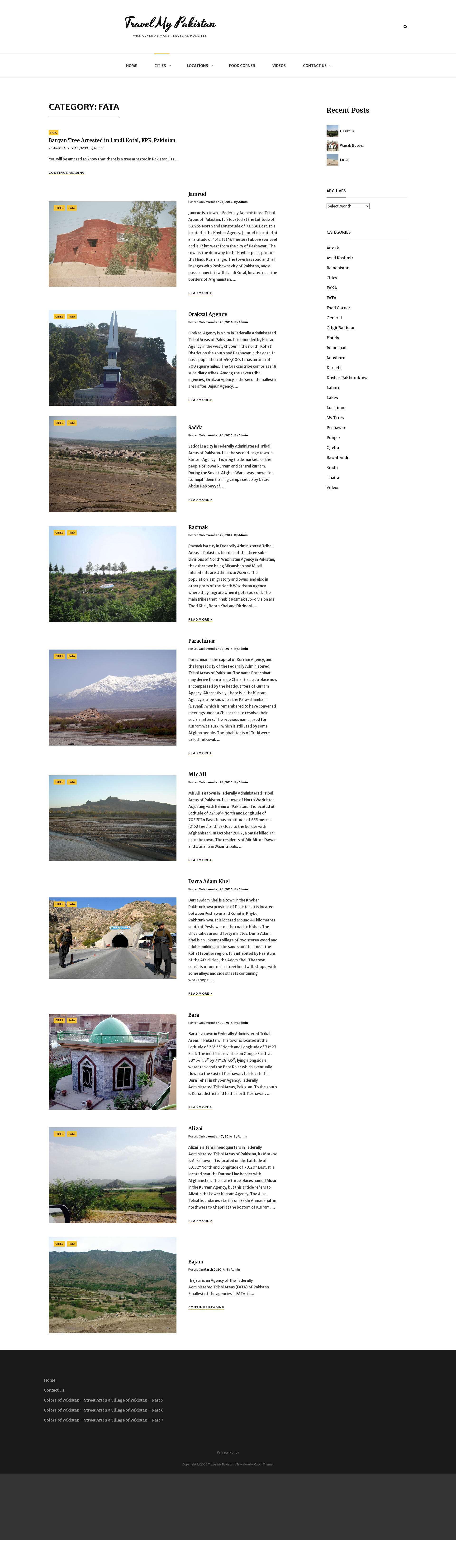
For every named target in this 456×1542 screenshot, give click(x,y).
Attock (333, 248)
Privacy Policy (228, 1452)
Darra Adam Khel (209, 881)
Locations (197, 65)
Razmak (198, 527)
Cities (160, 65)
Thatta (333, 477)
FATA (53, 132)
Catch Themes (264, 1464)
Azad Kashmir (340, 257)
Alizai (195, 1129)
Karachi (334, 367)
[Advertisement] (142, 1507)
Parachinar (201, 641)
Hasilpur (347, 131)
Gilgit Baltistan (341, 327)
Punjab (333, 437)
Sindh (332, 467)
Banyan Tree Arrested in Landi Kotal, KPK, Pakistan (112, 140)
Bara (193, 1015)
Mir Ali (197, 774)
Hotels (333, 337)
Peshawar (336, 427)
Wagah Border (352, 145)
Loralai (346, 160)
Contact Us (315, 65)
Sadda (195, 427)
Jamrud (197, 194)
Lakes (332, 397)
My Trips (335, 417)
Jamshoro (336, 357)
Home (131, 65)
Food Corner (242, 65)
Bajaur (196, 1262)
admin (98, 148)
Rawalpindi (337, 457)
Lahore (333, 387)
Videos (279, 65)
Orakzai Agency (207, 314)
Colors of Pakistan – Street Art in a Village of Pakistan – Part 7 (103, 1420)
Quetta (333, 447)
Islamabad (336, 347)
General (334, 317)
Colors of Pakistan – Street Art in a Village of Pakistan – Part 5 (103, 1400)
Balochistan (338, 267)
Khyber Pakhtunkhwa (347, 377)
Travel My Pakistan (170, 23)
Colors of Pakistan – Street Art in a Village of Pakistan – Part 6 (103, 1410)
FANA (332, 287)
